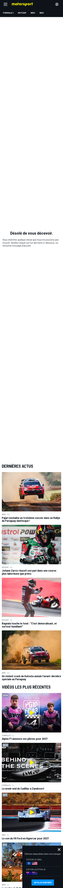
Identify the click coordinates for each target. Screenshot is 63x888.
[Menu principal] (5, 4)
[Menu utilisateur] (57, 4)
